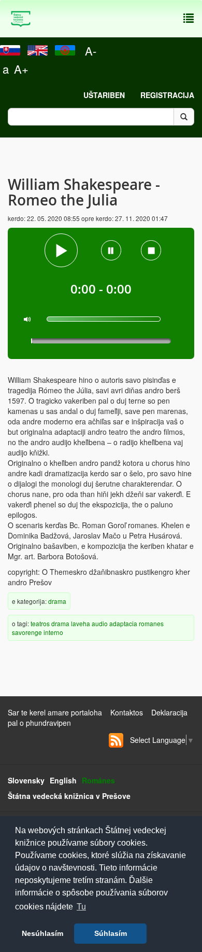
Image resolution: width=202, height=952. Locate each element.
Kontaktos (126, 712)
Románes (98, 780)
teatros (40, 623)
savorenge (27, 632)
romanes (151, 623)
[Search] (184, 117)
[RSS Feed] (116, 740)
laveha (80, 623)
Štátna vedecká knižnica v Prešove (69, 796)
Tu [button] (81, 906)
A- (90, 51)
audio (100, 623)
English (63, 780)
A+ (21, 69)
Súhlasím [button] (110, 933)
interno (53, 632)
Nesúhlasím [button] (42, 933)
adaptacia (123, 623)
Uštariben (104, 95)
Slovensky (26, 780)
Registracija (167, 95)
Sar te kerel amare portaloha (55, 712)
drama (57, 601)
